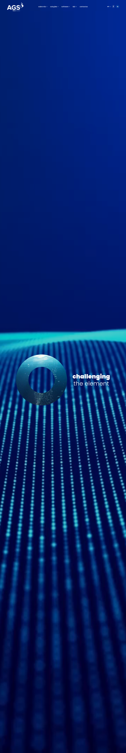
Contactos (84, 7)
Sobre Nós (42, 7)
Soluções (53, 7)
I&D (74, 7)
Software (64, 7)
